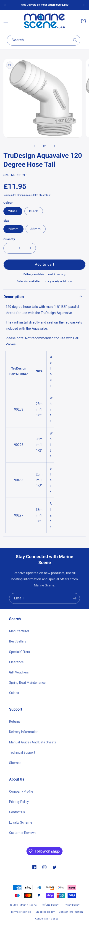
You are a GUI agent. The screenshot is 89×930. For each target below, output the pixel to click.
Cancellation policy (46, 918)
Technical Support (22, 752)
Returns (15, 721)
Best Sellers (17, 641)
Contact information (71, 911)
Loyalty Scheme (20, 822)
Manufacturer (19, 631)
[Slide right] (55, 146)
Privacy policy (71, 904)
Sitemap (15, 763)
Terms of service (21, 911)
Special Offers (19, 652)
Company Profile (21, 791)
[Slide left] (34, 146)
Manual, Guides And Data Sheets (32, 742)
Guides (14, 693)
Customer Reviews (22, 833)
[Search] (75, 40)
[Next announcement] (84, 5)
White (13, 211)
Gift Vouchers (19, 672)
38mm (35, 229)
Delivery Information (23, 732)
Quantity (9, 239)
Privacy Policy (19, 802)
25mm (13, 229)
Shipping (22, 195)
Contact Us (17, 812)
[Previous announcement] (5, 5)
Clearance (16, 662)
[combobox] (43, 40)
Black (33, 211)
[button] (6, 21)
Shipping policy (45, 911)
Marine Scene (28, 905)
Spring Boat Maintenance (27, 682)
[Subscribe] (75, 598)
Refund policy (50, 904)
